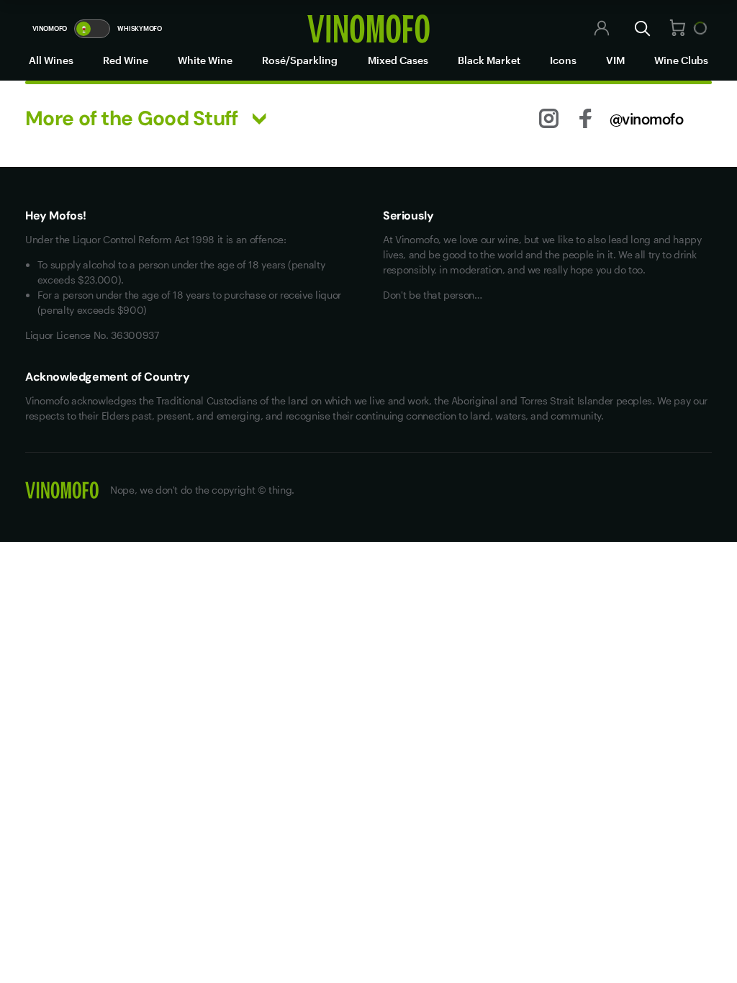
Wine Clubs (681, 60)
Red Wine (125, 60)
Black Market (489, 60)
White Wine (205, 60)
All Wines (51, 60)
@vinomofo (647, 118)
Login (534, 29)
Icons (563, 60)
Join (566, 29)
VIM (615, 60)
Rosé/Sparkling (300, 60)
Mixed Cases (398, 60)
